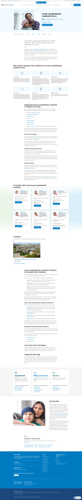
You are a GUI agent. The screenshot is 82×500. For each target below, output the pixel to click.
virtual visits (47, 95)
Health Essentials (30, 483)
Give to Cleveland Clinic (45, 462)
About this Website (21, 492)
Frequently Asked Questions (57, 388)
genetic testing (27, 168)
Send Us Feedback (16, 492)
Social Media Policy (32, 492)
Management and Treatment (28, 446)
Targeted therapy (30, 315)
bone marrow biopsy (38, 137)
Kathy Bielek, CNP (23, 191)
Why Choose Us (22, 34)
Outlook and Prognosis (42, 446)
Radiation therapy (30, 307)
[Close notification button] (45, 2)
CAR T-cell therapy (30, 339)
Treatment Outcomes (59, 462)
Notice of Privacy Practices (57, 492)
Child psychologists (30, 122)
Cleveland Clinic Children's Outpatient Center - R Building (25, 259)
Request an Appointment (47, 24)
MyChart (31, 484)
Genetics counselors (30, 120)
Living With (48, 446)
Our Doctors (28, 34)
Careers (57, 459)
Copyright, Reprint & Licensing (39, 492)
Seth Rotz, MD (23, 213)
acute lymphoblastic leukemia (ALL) (39, 49)
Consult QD (26, 483)
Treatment (38, 34)
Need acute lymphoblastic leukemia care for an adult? (53, 19)
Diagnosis (33, 34)
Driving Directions (17, 263)
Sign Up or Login (55, 386)
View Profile (18, 202)
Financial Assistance (37, 388)
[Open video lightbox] (37, 194)
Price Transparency (45, 465)
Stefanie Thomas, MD (62, 213)
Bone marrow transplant (31, 311)
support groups (53, 423)
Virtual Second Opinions (45, 470)
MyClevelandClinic (26, 484)
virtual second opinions (48, 176)
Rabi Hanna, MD (61, 191)
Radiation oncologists (31, 116)
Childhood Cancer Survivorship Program (61, 414)
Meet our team (28, 81)
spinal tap (29, 155)
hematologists (32, 112)
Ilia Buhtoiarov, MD (43, 191)
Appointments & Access (45, 456)
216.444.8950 (23, 263)
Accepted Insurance (37, 386)
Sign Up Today (16, 475)
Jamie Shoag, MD (42, 213)
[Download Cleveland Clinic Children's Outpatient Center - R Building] (26, 250)
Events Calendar (44, 459)
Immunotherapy (29, 318)
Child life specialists (30, 124)
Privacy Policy (51, 492)
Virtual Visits (44, 471)
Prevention (36, 446)
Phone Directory (44, 468)
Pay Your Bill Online (37, 391)
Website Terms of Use (46, 492)
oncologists (38, 112)
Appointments (77, 4)
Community (57, 460)
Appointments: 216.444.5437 (19, 386)
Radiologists (29, 114)
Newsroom (35, 483)
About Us (57, 457)
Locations (49, 34)
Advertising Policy (27, 492)
